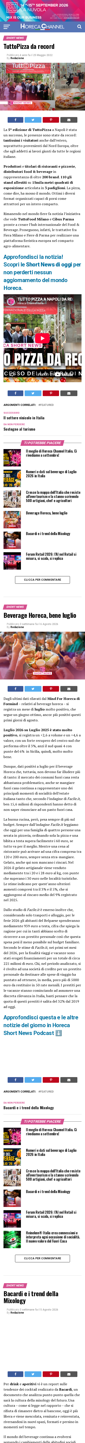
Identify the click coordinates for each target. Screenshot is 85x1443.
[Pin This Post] (51, 120)
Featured (47, 405)
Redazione (17, 58)
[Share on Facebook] (15, 120)
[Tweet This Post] (33, 120)
